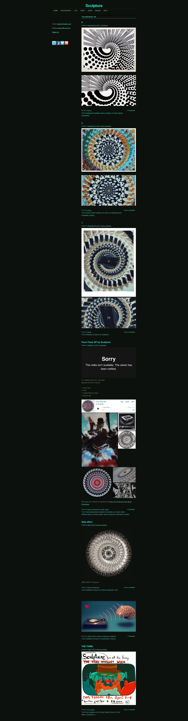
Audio (90, 10)
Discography (66, 10)
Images (98, 10)
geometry (108, 113)
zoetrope (91, 215)
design (103, 113)
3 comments (102, 345)
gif (112, 113)
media (105, 514)
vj (94, 714)
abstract (88, 213)
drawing (107, 712)
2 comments (104, 25)
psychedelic (85, 215)
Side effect (86, 521)
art (103, 213)
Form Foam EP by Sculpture (96, 342)
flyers (112, 712)
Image (83, 597)
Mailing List (55, 32)
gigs (88, 710)
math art (120, 113)
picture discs (95, 509)
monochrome (85, 115)
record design (120, 514)
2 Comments (131, 110)
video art (113, 639)
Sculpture (94, 5)
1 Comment (131, 636)
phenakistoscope (117, 213)
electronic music (86, 514)
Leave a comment (106, 126)
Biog (105, 10)
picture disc (111, 514)
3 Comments (131, 509)
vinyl (116, 590)
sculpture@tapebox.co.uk (64, 24)
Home (56, 10)
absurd (93, 213)
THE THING (87, 646)
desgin (97, 334)
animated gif (90, 113)
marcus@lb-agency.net (64, 28)
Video (82, 10)
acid (87, 712)
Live (75, 10)
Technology (105, 334)
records (102, 509)
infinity (83, 714)
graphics (100, 514)
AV (99, 712)
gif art (115, 113)
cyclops (118, 512)
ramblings (113, 636)
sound (107, 509)
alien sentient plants (92, 512)
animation (97, 113)
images (89, 110)
